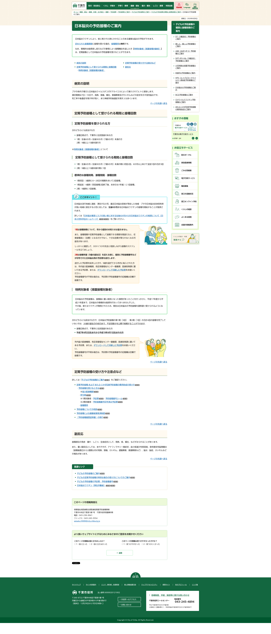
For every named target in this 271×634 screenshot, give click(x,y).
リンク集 (195, 584)
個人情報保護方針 (130, 584)
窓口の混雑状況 (187, 194)
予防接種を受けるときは (91, 388)
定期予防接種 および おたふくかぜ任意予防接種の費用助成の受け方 (108, 385)
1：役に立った (81, 544)
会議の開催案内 (187, 225)
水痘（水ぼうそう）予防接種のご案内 (185, 52)
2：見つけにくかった (151, 544)
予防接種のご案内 (124, 12)
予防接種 (113, 12)
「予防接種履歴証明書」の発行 (92, 417)
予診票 (98, 398)
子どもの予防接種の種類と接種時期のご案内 (166, 12)
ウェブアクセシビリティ (149, 584)
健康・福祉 (83, 12)
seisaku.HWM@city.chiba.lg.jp (87, 521)
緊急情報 (179, 7)
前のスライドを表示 (193, 138)
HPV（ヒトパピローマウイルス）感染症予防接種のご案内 (185, 80)
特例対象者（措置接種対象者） (147, 49)
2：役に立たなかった (99, 544)
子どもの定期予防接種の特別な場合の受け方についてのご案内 (106, 477)
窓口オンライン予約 (189, 201)
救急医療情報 (186, 163)
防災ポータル (186, 155)
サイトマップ (76, 584)
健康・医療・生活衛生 (96, 12)
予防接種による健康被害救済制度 (93, 413)
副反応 (128, 67)
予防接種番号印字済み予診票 (108, 402)
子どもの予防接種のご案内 (140, 12)
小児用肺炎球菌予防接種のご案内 (185, 67)
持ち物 (85, 395)
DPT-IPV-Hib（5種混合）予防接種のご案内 (185, 60)
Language (187, 7)
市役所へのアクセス (128, 599)
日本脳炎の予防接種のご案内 (185, 89)
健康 (107, 12)
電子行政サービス (188, 178)
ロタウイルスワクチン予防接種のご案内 (185, 101)
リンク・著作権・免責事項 (110, 584)
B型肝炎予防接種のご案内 (185, 73)
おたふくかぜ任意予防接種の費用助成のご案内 (185, 108)
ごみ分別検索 (186, 170)
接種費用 (115, 44)
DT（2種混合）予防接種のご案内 (185, 38)
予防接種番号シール (116, 398)
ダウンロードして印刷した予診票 (111, 270)
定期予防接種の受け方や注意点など (140, 63)
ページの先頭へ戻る (158, 103)
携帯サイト (166, 584)
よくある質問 (186, 217)
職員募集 (184, 186)
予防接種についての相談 (89, 409)
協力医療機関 (90, 392)
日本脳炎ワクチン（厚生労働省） (96, 485)
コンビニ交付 (178, 134)
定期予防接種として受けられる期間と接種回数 (96, 67)
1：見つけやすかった (132, 544)
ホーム (76, 12)
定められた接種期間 (83, 44)
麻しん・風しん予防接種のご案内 (185, 45)
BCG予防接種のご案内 (184, 95)
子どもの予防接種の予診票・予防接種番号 (97, 481)
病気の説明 (81, 63)
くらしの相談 (186, 209)
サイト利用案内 (91, 584)
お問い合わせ (126, 605)
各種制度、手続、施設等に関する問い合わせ (170, 595)
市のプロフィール (181, 584)
